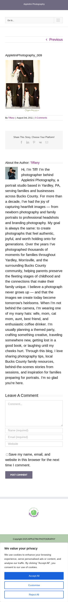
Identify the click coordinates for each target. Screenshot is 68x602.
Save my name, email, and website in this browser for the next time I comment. (32, 459)
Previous (56, 39)
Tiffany (11, 118)
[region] (34, 572)
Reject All (34, 594)
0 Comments (41, 118)
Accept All (34, 575)
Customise (34, 585)
